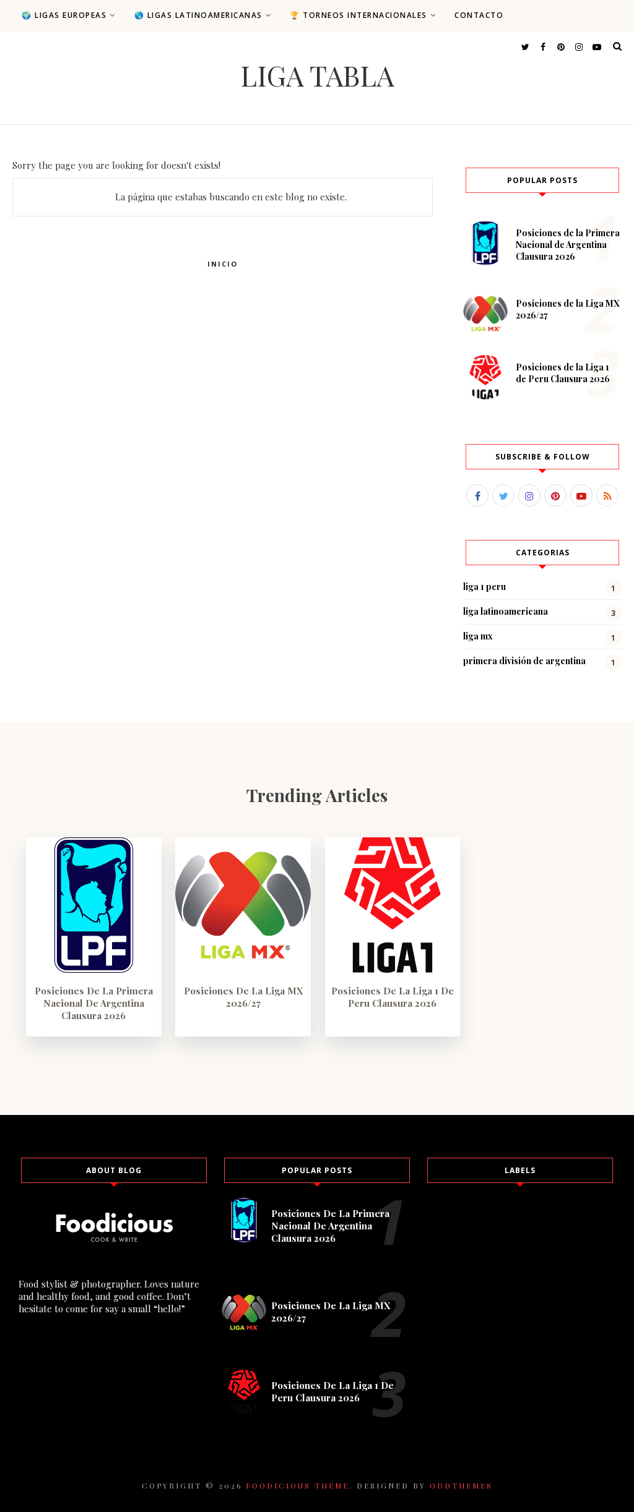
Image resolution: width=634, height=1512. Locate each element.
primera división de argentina (524, 661)
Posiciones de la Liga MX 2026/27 (243, 997)
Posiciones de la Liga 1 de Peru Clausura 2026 (563, 373)
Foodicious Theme (297, 1485)
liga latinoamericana (505, 611)
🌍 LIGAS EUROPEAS (64, 15)
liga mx (478, 636)
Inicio (222, 263)
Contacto (478, 15)
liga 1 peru (484, 586)
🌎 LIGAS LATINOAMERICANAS (198, 15)
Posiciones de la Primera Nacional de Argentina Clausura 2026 (568, 244)
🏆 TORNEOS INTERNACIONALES (358, 15)
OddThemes (461, 1485)
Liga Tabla (317, 74)
